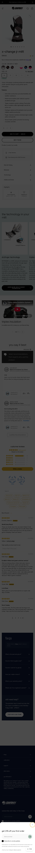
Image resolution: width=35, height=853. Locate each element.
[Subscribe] (30, 836)
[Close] (32, 824)
